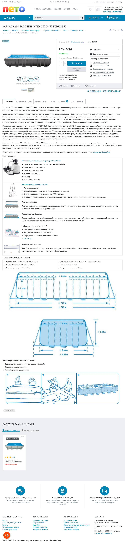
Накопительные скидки (62, 498)
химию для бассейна (101, 152)
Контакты (107, 11)
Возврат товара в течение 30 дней (105, 498)
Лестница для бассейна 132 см (34, 184)
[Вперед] (122, 30)
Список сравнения (9, 530)
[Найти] (82, 17)
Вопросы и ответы (40, 530)
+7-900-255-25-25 (114, 7)
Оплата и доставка (40, 520)
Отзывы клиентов (40, 527)
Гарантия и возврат (71, 530)
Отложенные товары (10, 527)
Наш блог (36, 525)
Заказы (5, 525)
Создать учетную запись (12, 523)
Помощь (119, 2)
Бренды (111, 2)
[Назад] (110, 30)
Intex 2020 (9, 411)
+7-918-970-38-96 (113, 9)
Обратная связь (39, 523)
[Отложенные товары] (91, 9)
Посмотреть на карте (103, 533)
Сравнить (76, 86)
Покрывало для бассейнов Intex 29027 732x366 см (14, 461)
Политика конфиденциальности (76, 525)
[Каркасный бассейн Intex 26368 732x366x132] (28, 60)
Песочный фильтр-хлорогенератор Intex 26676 (41, 161)
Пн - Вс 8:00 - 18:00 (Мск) (59, 2)
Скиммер (27, 239)
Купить (78, 63)
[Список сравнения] (98, 9)
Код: (89, 42)
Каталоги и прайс (70, 520)
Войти (4, 520)
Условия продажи (71, 527)
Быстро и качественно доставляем (20, 498)
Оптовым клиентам (71, 523)
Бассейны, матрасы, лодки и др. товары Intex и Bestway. (39, 540)
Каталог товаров (98, 2)
